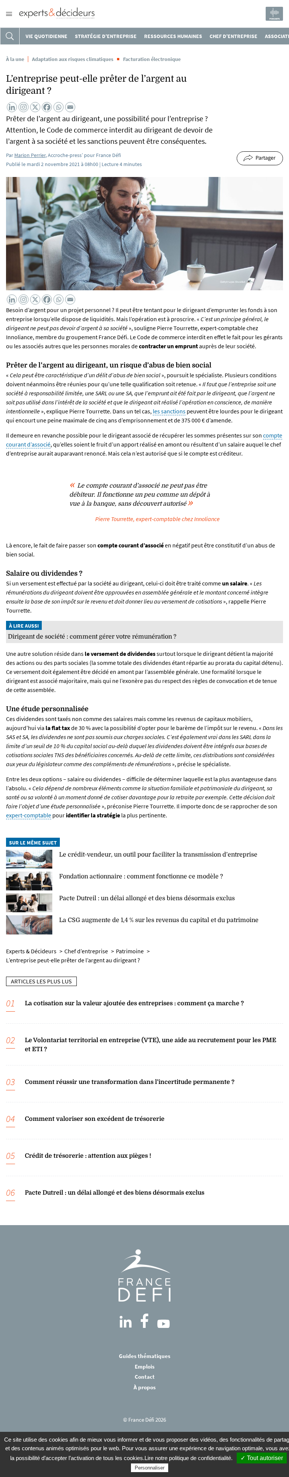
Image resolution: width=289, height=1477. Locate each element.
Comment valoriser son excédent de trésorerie (94, 1119)
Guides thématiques (144, 1356)
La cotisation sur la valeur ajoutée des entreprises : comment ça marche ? (134, 1003)
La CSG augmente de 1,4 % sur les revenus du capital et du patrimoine (159, 920)
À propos (145, 1386)
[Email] (70, 107)
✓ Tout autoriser (261, 1458)
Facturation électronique (152, 59)
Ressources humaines (173, 36)
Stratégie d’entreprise (106, 36)
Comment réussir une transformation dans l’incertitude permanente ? (129, 1082)
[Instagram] (23, 107)
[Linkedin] (12, 107)
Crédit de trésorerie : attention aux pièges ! (88, 1155)
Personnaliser (149, 1468)
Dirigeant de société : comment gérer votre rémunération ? (92, 636)
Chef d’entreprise (233, 36)
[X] (35, 107)
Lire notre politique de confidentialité (187, 1458)
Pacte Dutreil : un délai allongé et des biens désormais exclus (147, 898)
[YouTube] (163, 1324)
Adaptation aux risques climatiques (72, 59)
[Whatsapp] (58, 107)
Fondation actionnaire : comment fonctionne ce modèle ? (141, 876)
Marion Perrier (30, 155)
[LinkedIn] (126, 1322)
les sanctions (169, 411)
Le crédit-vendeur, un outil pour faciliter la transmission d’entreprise (158, 854)
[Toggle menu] (9, 14)
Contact (145, 1376)
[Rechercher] (9, 36)
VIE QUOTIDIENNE (46, 36)
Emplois (145, 1366)
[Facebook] (47, 107)
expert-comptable (28, 815)
